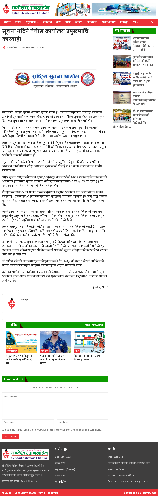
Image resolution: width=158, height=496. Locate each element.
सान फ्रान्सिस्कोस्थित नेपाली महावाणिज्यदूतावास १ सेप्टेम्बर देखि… (144, 98)
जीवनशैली (92, 22)
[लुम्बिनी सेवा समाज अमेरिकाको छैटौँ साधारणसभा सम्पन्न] (122, 61)
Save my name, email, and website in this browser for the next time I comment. (53, 429)
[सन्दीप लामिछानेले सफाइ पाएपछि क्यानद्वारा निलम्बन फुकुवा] (55, 342)
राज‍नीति (47, 22)
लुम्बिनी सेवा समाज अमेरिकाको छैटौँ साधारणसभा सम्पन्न (143, 61)
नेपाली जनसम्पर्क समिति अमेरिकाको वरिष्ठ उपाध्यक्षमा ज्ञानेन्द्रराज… (142, 79)
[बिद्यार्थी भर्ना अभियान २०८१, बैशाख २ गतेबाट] (89, 342)
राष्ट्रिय (18, 22)
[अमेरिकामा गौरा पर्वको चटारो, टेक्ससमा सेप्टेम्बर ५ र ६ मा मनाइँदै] (122, 43)
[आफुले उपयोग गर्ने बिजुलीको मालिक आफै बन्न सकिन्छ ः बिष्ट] (21, 342)
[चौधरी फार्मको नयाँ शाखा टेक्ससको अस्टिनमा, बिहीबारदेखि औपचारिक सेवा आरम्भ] (122, 116)
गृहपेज (7, 22)
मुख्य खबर (44, 351)
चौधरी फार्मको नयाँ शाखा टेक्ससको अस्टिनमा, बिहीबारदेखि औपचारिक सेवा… (133, 119)
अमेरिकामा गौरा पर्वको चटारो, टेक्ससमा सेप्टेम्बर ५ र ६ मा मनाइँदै (143, 44)
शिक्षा (68, 22)
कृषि (58, 22)
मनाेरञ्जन (124, 22)
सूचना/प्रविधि (108, 22)
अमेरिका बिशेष (12, 351)
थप (134, 22)
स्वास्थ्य (78, 22)
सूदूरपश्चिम (31, 22)
